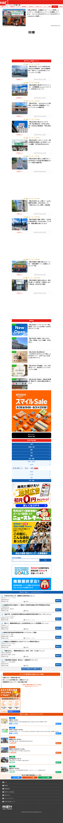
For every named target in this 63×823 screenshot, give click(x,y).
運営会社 (6, 785)
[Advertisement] (32, 47)
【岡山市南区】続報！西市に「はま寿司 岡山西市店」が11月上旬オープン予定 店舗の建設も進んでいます (39, 221)
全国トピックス (4, 6)
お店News (31, 6)
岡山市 (26, 468)
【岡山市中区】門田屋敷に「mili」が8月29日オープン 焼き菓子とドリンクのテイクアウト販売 (39, 367)
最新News (13, 6)
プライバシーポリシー (9, 798)
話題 (49, 6)
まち (45, 6)
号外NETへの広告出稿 (9, 792)
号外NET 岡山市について (9, 801)
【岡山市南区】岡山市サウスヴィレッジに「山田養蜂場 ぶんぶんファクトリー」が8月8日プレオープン (39, 87)
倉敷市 (34, 468)
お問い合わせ (7, 795)
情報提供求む (7, 788)
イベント (55, 6)
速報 (60, 6)
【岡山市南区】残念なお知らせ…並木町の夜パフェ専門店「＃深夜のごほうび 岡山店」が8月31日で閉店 (39, 282)
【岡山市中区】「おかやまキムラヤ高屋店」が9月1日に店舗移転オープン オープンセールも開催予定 (39, 105)
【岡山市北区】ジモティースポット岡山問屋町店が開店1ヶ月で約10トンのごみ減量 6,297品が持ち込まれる (39, 142)
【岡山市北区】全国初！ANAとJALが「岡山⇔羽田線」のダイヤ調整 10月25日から (39, 340)
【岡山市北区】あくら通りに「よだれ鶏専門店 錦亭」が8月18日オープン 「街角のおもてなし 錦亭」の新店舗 (39, 203)
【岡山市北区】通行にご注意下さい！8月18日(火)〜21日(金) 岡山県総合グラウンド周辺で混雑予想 (39, 160)
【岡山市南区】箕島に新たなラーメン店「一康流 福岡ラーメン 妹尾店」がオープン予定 (39, 264)
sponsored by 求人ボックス (37, 592)
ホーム (5, 782)
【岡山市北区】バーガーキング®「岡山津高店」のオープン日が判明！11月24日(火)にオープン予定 (39, 326)
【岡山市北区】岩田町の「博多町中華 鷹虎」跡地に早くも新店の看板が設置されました (39, 381)
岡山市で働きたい (25, 592)
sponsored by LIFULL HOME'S (36, 714)
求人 (19, 6)
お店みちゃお (39, 6)
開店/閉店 (24, 6)
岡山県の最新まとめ (17, 468)
